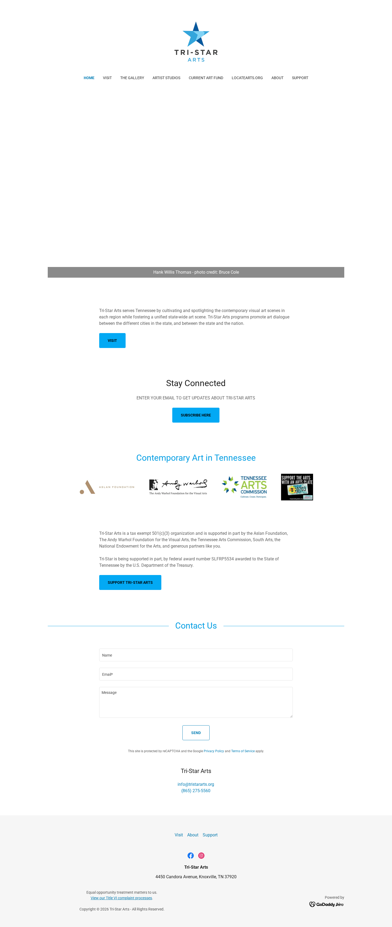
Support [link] (300, 78)
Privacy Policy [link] (214, 751)
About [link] (277, 78)
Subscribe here (196, 415)
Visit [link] (107, 78)
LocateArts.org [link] (247, 78)
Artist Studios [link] (166, 78)
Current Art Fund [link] (206, 78)
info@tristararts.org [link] (196, 784)
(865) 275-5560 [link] (195, 790)
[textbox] (196, 655)
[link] (196, 41)
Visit (112, 340)
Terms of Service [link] (243, 751)
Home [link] (89, 78)
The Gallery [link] (132, 78)
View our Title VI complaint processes (121, 898)
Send (196, 733)
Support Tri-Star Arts (130, 582)
